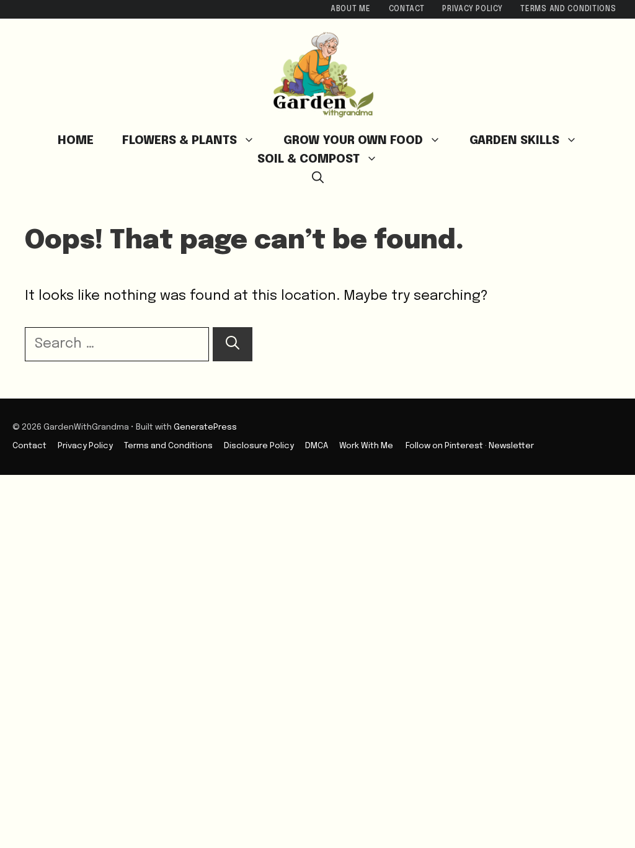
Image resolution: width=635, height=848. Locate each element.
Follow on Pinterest (444, 445)
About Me (351, 9)
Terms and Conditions (568, 9)
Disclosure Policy (259, 445)
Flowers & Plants (179, 141)
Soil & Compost (308, 159)
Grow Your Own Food (353, 141)
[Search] (232, 344)
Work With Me (366, 445)
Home (76, 141)
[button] (318, 178)
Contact (407, 9)
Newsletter (511, 445)
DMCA (316, 445)
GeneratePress (205, 427)
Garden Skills (514, 141)
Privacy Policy (472, 9)
